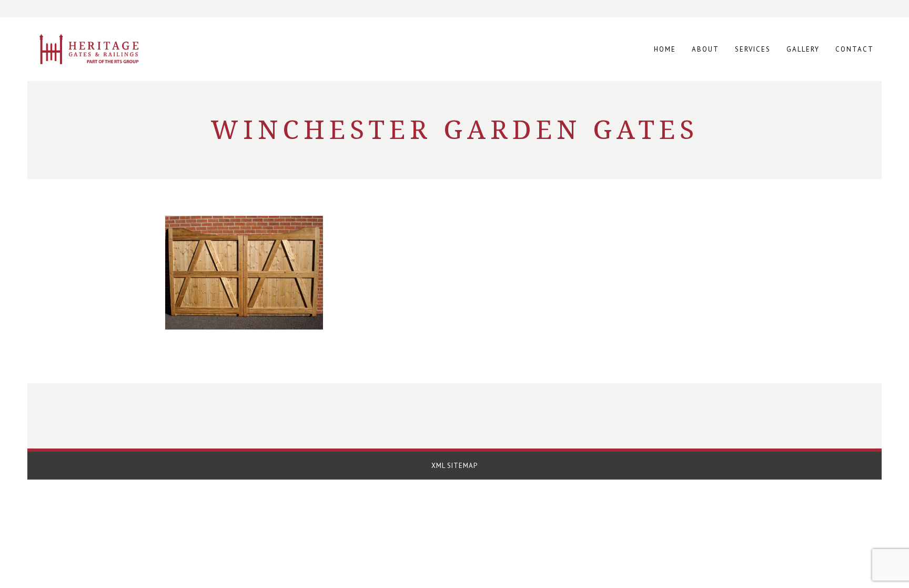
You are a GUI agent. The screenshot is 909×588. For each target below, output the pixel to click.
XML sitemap (454, 465)
